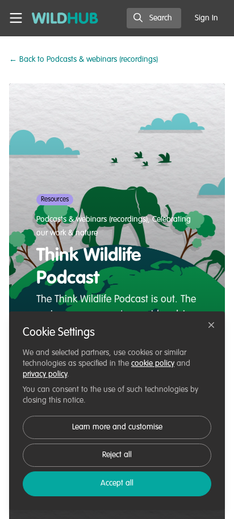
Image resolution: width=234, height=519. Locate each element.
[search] (154, 18)
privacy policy (45, 374)
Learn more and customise (117, 427)
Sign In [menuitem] (206, 18)
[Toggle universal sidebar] (16, 18)
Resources (55, 199)
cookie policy (152, 364)
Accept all (117, 483)
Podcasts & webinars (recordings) (83, 60)
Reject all (117, 455)
